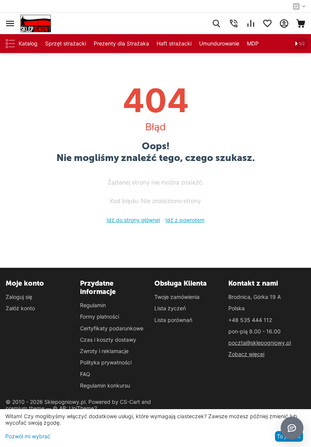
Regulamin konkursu (105, 385)
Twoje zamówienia (176, 297)
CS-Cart (130, 402)
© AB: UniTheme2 (75, 408)
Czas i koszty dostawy (108, 339)
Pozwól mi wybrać (27, 436)
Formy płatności (99, 316)
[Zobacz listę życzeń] (267, 23)
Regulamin (93, 305)
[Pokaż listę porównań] (251, 23)
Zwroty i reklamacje (104, 351)
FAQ (85, 374)
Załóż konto (20, 308)
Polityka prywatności (106, 362)
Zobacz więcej (246, 354)
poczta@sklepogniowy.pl (259, 342)
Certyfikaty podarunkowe (111, 328)
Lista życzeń (170, 308)
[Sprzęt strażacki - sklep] (35, 23)
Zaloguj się (19, 297)
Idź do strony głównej (133, 220)
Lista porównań (173, 320)
